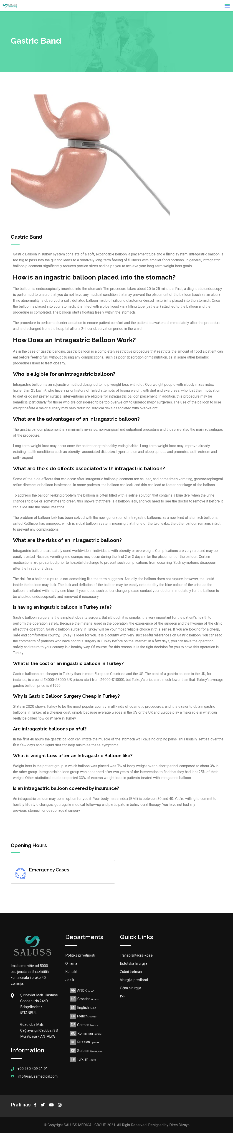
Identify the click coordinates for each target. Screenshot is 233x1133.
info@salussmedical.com (38, 1076)
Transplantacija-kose (136, 955)
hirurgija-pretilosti (134, 980)
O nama (71, 963)
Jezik (69, 980)
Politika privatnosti (80, 955)
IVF (122, 996)
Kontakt (71, 972)
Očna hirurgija (130, 988)
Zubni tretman (131, 972)
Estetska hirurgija (133, 963)
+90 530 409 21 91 (33, 1068)
